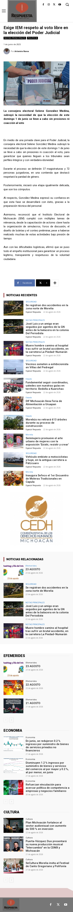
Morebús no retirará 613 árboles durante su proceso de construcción (46, 423)
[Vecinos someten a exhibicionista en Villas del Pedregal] (13, 367)
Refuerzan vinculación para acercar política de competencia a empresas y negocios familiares (47, 788)
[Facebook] (43, 4)
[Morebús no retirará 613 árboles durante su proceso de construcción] (13, 422)
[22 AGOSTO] (13, 687)
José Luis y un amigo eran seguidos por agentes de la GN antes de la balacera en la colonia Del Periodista (47, 328)
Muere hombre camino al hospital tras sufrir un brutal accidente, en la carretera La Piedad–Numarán (47, 349)
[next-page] (11, 720)
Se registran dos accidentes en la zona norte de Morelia (47, 307)
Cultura (29, 819)
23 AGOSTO (33, 569)
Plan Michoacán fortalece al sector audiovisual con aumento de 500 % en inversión (46, 826)
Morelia (29, 435)
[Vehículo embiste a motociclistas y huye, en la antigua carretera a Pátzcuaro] (13, 459)
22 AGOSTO (33, 684)
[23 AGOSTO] (13, 572)
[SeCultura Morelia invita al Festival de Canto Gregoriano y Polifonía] (13, 865)
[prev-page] (6, 720)
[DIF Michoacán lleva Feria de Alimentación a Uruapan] (13, 403)
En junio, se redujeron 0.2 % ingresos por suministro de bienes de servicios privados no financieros (47, 745)
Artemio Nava (22, 51)
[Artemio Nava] (7, 51)
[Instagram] (49, 4)
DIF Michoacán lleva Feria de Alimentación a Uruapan (44, 402)
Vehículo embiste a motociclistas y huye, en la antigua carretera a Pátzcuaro (47, 460)
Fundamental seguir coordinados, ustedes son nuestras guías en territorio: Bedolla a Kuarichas (47, 385)
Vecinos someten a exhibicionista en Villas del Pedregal (47, 366)
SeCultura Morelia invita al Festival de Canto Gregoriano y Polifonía (47, 864)
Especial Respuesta (33, 312)
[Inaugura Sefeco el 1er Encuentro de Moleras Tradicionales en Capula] (13, 478)
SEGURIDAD (31, 302)
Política (32, 38)
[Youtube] (59, 4)
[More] (55, 282)
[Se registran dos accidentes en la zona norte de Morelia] (13, 308)
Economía (30, 737)
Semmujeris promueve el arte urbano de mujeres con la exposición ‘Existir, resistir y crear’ (47, 441)
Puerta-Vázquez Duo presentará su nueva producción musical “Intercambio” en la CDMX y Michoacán (46, 846)
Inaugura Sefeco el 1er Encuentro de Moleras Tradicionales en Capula (47, 478)
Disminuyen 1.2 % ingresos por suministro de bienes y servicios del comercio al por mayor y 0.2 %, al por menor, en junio (47, 767)
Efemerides (31, 566)
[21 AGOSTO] (13, 706)
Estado (29, 379)
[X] (54, 4)
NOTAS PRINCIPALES (14, 38)
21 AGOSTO (33, 703)
